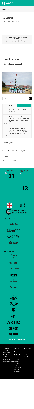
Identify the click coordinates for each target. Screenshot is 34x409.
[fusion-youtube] (14, 354)
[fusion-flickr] (17, 356)
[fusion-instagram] (19, 351)
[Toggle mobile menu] (31, 3)
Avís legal (17, 359)
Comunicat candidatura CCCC (17, 110)
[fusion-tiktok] (17, 354)
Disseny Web (17, 371)
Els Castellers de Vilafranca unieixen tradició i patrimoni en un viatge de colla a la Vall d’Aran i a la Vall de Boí (19, 119)
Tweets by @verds (7, 143)
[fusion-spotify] (19, 354)
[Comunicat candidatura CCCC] (6, 110)
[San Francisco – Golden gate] (17, 72)
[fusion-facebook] (14, 351)
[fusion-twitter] (17, 351)
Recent (10, 106)
